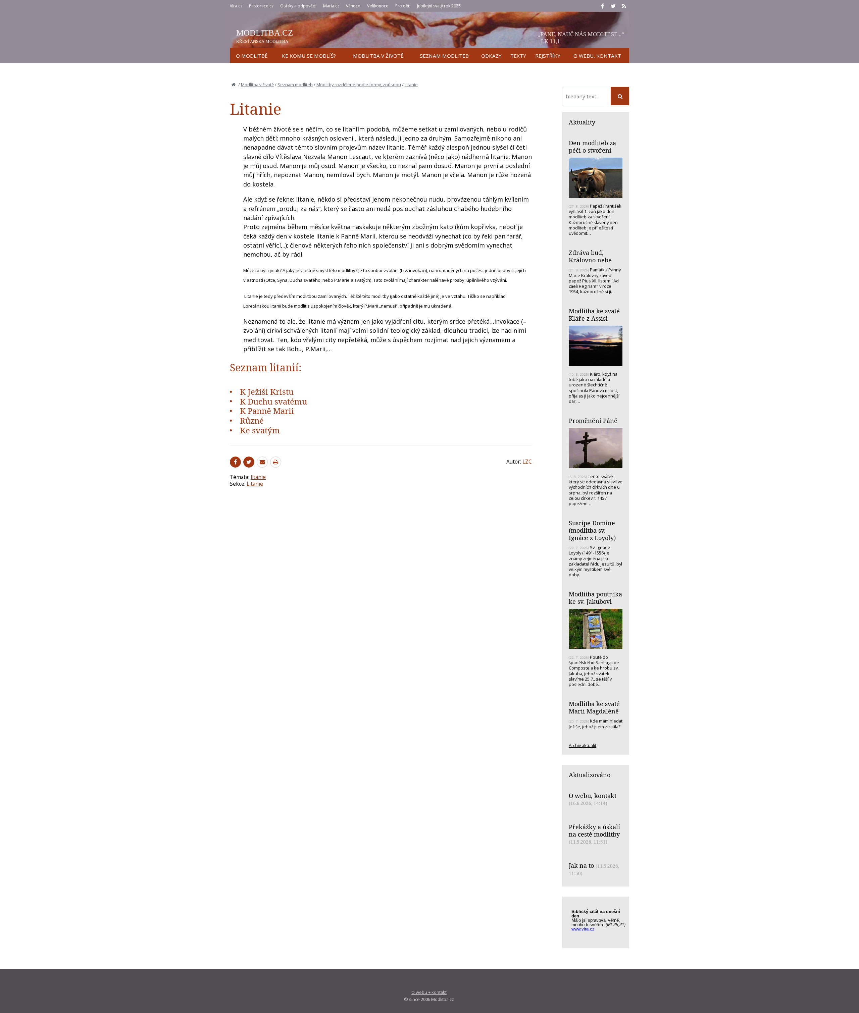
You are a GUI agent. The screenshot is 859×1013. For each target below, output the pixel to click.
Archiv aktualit (582, 745)
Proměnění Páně (593, 421)
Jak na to (581, 865)
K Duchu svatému (273, 401)
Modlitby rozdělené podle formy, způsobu (358, 85)
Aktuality (582, 122)
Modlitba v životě (257, 85)
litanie (258, 477)
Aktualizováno (589, 775)
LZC (527, 461)
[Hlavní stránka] (233, 85)
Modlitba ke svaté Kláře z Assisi (594, 314)
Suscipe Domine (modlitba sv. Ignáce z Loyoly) (592, 530)
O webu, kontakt (592, 796)
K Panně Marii (267, 410)
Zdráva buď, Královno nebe (590, 256)
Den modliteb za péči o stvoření (592, 146)
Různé (252, 420)
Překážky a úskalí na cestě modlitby (594, 830)
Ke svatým (260, 430)
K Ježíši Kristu (267, 391)
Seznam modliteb (295, 85)
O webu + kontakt (429, 992)
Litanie (411, 85)
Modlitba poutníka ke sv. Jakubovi (595, 597)
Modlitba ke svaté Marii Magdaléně (594, 707)
